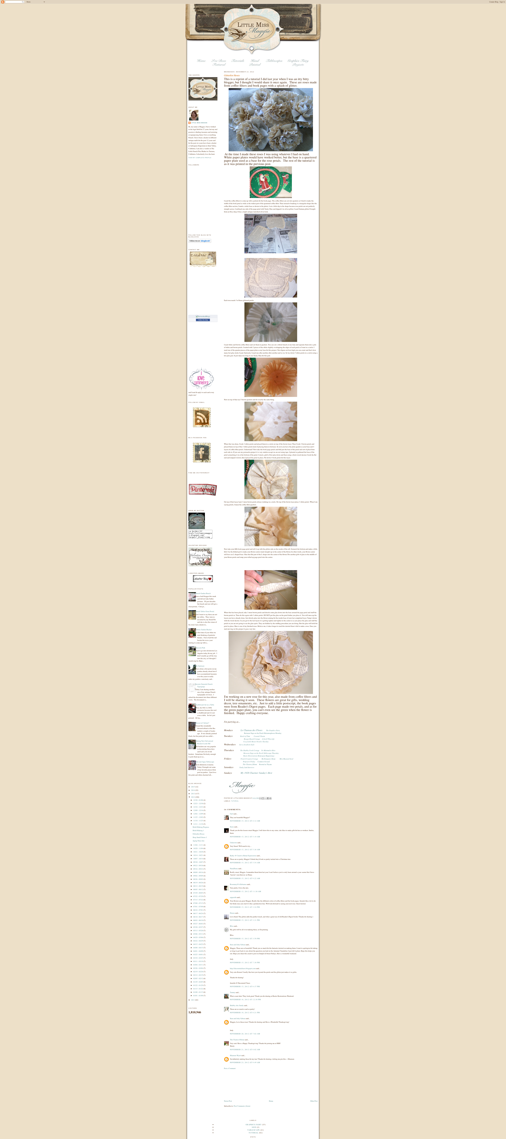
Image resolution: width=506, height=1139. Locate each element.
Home (271, 1101)
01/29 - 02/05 (198, 982)
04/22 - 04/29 (198, 941)
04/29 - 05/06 (198, 937)
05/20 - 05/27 (198, 927)
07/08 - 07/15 (198, 903)
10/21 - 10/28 (198, 852)
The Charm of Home (237, 1039)
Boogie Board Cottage (252, 739)
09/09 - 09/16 (198, 872)
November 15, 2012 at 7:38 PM (245, 962)
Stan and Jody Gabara (237, 944)
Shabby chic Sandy (237, 1005)
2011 (193, 1000)
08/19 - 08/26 (198, 882)
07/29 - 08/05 (198, 893)
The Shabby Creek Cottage (249, 750)
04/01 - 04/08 (198, 951)
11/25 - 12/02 (198, 817)
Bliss (231, 926)
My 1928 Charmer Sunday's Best (256, 772)
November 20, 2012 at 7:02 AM (245, 1033)
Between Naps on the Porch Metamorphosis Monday (262, 733)
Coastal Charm (259, 736)
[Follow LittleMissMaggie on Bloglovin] (199, 242)
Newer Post (228, 1101)
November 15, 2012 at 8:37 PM (245, 986)
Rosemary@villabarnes (238, 884)
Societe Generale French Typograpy (204, 685)
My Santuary (200, 666)
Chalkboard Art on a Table (204, 705)
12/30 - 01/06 (198, 800)
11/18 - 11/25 (198, 820)
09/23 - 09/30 (198, 865)
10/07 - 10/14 (198, 858)
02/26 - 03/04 (198, 968)
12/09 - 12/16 (198, 810)
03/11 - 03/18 (198, 961)
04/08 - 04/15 (198, 947)
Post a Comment (230, 1068)
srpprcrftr (233, 897)
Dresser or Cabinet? (202, 723)
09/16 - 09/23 (198, 869)
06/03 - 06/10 (198, 920)
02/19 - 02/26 (198, 971)
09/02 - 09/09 (198, 876)
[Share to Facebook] (268, 798)
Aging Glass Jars (198, 841)
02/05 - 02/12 (198, 978)
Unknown (233, 842)
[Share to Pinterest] (270, 798)
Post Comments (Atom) (242, 1106)
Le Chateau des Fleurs (251, 730)
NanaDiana (234, 868)
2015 (193, 787)
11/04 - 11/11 (198, 845)
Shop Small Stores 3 (200, 837)
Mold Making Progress (201, 827)
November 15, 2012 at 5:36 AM (245, 849)
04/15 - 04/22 (198, 944)
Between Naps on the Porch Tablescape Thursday (261, 753)
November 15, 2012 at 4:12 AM (245, 821)
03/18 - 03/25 (198, 958)
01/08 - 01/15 (198, 992)
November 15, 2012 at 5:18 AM (245, 836)
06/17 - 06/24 (198, 913)
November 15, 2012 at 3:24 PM (245, 907)
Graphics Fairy (253, 1124)
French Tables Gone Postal (204, 611)
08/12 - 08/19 (198, 886)
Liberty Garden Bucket (203, 629)
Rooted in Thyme (265, 764)
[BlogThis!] (263, 798)
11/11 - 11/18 (198, 824)
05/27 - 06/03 (198, 923)
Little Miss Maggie (199, 122)
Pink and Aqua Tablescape (204, 762)
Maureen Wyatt (235, 1055)
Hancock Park (200, 648)
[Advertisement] (237, 1084)
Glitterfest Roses (198, 834)
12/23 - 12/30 (198, 803)
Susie (232, 827)
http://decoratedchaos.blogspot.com (243, 968)
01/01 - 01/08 (198, 995)
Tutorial (235, 801)
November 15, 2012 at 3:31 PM (245, 920)
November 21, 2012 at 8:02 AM (245, 1049)
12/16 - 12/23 (198, 807)
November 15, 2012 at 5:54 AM (245, 862)
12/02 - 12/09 (198, 814)
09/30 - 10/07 (198, 862)
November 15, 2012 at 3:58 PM (245, 938)
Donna (232, 913)
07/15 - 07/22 (198, 899)
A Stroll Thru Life (268, 739)
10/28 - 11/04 (198, 848)
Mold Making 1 (198, 830)
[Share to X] (265, 798)
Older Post (314, 1101)
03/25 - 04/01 (198, 954)
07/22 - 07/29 (198, 896)
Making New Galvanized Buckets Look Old (204, 742)
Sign (254, 1127)
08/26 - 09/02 (198, 879)
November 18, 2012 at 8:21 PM (245, 1012)
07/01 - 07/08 (198, 906)
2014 (193, 790)
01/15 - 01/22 (198, 988)
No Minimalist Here (268, 750)
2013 (193, 793)
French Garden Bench (203, 593)
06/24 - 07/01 (198, 910)
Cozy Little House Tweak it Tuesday (256, 741)
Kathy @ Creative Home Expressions (243, 855)
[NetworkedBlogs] (203, 316)
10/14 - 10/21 (198, 855)
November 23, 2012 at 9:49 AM (245, 1062)
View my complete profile (199, 157)
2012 (193, 797)
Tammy (232, 992)
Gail (231, 814)
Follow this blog (203, 320)
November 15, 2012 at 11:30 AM (245, 891)
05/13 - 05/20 (198, 930)
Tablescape (253, 1130)
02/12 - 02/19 (198, 975)
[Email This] (260, 798)
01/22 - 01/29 (198, 985)
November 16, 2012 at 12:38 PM (245, 999)
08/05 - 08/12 (198, 889)
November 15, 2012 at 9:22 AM (245, 878)
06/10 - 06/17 (198, 917)
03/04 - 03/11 (198, 965)
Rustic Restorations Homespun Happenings (258, 756)
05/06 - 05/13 (198, 934)
